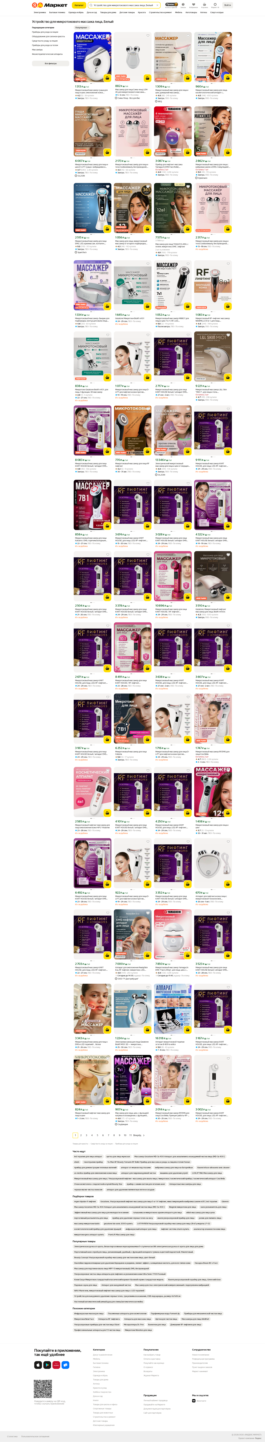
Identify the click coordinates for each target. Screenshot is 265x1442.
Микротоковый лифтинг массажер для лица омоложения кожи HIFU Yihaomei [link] (92, 826)
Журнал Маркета (151, 1375)
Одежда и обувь (100, 1375)
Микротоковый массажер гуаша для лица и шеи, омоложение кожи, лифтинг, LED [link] (91, 91)
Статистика (12, 1436)
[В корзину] (107, 78)
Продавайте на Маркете (154, 1405)
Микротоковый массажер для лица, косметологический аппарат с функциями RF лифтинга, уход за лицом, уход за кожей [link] (211, 91)
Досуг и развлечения (102, 1355)
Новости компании (200, 1355)
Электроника (99, 1371)
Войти (227, 5)
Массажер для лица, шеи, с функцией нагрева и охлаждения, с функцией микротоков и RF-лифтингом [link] (132, 1114)
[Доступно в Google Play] (47, 1368)
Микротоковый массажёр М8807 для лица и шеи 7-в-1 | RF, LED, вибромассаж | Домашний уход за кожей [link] (172, 319)
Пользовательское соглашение (35, 1436)
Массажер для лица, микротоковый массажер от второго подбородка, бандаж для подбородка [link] (131, 242)
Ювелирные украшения (103, 1425)
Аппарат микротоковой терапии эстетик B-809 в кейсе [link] (169, 1043)
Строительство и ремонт (104, 1417)
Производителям (200, 1363)
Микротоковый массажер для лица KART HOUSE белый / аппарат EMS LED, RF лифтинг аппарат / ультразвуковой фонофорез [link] (90, 464)
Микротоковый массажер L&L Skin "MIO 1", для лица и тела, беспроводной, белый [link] (211, 390)
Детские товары (100, 1421)
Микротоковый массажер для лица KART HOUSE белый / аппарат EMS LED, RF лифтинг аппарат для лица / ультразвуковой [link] (131, 610)
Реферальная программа (203, 1359)
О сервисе (148, 1367)
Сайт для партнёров (152, 1413)
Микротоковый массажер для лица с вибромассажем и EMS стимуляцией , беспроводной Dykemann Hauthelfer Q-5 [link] (213, 165)
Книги (95, 1400)
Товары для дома (100, 1380)
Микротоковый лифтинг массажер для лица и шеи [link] (92, 1114)
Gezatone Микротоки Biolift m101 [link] (129, 318)
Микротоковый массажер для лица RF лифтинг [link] (132, 464)
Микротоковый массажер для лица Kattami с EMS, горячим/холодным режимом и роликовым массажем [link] (90, 539)
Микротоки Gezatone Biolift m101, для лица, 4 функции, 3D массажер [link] (91, 390)
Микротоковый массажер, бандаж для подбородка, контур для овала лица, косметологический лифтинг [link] (92, 319)
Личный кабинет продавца (155, 1400)
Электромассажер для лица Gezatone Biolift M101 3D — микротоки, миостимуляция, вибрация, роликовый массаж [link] (132, 1043)
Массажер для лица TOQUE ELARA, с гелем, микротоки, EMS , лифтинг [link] (171, 245)
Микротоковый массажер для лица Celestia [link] (131, 753)
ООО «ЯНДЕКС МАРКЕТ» (250, 1435)
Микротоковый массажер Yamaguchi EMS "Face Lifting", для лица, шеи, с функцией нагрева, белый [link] (171, 968)
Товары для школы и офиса (105, 1404)
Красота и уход (100, 1388)
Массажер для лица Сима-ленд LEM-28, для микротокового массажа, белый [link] (131, 90)
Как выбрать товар (152, 1355)
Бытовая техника (100, 1363)
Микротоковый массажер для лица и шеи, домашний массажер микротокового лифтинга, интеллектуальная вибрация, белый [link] (171, 91)
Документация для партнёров (157, 1409)
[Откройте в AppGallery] (56, 1368)
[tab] (40, 12)
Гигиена (96, 1367)
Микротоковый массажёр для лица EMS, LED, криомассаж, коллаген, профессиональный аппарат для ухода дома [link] (92, 242)
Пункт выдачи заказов (202, 1367)
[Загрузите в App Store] (38, 1368)
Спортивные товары (102, 1409)
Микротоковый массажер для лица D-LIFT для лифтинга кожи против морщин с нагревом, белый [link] (132, 390)
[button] (82, 27)
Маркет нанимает (200, 1371)
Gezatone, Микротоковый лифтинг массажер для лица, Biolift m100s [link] (211, 610)
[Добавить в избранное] (108, 36)
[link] (88, 1156)
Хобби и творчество (102, 1392)
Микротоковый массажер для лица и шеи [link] (212, 826)
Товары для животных (103, 1413)
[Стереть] (157, 5)
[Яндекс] (258, 1438)
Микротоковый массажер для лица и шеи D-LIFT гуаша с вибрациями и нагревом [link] (91, 165)
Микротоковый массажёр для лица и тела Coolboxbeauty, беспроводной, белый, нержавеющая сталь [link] (131, 165)
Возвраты (148, 1371)
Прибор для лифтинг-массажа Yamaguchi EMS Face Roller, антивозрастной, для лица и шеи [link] (169, 165)
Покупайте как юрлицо (154, 1363)
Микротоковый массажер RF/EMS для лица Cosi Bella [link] (212, 753)
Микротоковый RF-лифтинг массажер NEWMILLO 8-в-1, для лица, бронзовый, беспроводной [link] (213, 319)
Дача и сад (98, 1396)
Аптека (96, 1384)
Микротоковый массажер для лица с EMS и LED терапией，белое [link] (91, 1043)
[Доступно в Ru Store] (65, 1368)
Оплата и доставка (152, 1359)
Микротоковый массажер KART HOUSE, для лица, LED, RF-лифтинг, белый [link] (211, 464)
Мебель (96, 1359)
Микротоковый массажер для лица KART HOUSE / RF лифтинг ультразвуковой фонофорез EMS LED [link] (172, 610)
